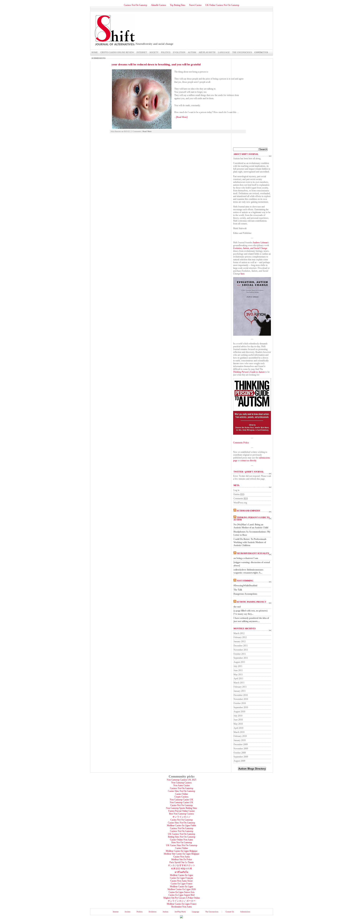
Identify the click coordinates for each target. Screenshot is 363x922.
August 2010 (239, 711)
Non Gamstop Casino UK (181, 799)
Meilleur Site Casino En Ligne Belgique (181, 853)
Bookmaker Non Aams (181, 906)
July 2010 (237, 715)
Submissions (98, 58)
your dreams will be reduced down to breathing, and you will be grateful (156, 64)
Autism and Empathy (248, 510)
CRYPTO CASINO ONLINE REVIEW (117, 52)
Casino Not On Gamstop (181, 805)
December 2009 (240, 744)
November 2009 (240, 748)
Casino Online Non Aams (181, 839)
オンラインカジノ (181, 816)
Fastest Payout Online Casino (181, 811)
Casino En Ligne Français (181, 878)
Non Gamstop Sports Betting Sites (181, 808)
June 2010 (238, 719)
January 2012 (239, 641)
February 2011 (240, 687)
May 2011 (238, 674)
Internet (142, 52)
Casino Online (181, 794)
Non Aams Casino (181, 785)
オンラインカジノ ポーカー (181, 901)
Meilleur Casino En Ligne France (181, 904)
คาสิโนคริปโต (181, 872)
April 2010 (238, 728)
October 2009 (239, 752)
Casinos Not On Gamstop (135, 5)
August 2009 (239, 761)
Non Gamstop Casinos (181, 782)
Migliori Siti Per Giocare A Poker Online (181, 897)
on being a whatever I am (245, 558)
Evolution (179, 52)
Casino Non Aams (181, 856)
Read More (147, 131)
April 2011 (238, 678)
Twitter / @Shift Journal (248, 472)
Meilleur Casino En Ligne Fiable (181, 825)
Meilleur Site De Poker (181, 859)
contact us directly (248, 460)
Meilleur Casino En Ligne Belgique (181, 851)
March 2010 (238, 732)
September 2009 (240, 756)
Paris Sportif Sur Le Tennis (181, 862)
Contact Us (261, 52)
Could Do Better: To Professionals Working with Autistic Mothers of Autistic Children (249, 542)
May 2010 (238, 724)
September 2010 (240, 707)
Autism (192, 52)
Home (95, 52)
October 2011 (239, 654)
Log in (236, 490)
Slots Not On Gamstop (181, 842)
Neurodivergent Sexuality (253, 553)
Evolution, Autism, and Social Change (250, 248)
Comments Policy (241, 442)
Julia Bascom (116, 131)
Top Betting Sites (177, 5)
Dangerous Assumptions (245, 594)
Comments (240, 498)
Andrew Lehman (260, 242)
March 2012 (238, 633)
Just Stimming (245, 581)
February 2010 (240, 736)
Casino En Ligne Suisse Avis (182, 892)
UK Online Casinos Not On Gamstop (222, 5)
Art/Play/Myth (207, 52)
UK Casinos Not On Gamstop (181, 834)
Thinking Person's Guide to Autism (249, 372)
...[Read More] (181, 117)
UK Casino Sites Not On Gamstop (181, 845)
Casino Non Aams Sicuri (181, 880)
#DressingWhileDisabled (245, 585)
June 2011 (238, 670)
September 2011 (240, 658)
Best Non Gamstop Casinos (181, 813)
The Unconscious (242, 52)
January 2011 (239, 691)
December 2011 (240, 645)
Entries (238, 494)
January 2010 (239, 740)
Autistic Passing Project (251, 602)
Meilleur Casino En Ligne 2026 (182, 889)
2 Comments (136, 131)
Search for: (238, 146)
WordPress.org (240, 502)
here (242, 273)
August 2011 (239, 662)
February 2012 (240, 637)
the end (237, 606)
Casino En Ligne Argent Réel (181, 895)
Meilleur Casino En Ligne (181, 875)
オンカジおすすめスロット (181, 865)
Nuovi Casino (195, 5)
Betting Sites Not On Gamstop (181, 836)
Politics (165, 52)
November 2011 (240, 649)
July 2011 (237, 666)
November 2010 (240, 699)
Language (224, 52)
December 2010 (240, 695)
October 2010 (239, 703)
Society (154, 52)
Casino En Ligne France (181, 883)
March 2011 (238, 682)
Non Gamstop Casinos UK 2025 (181, 779)
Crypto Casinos (181, 796)
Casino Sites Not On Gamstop (181, 791)
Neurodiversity (114, 30)
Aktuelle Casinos (158, 5)
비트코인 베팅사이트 (181, 868)
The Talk (237, 589)
